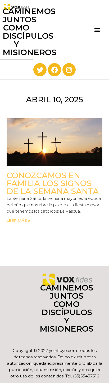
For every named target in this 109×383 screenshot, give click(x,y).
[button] (97, 29)
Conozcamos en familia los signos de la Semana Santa (53, 183)
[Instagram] (69, 69)
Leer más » (18, 220)
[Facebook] (54, 69)
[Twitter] (40, 69)
